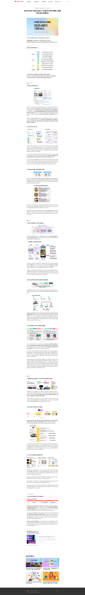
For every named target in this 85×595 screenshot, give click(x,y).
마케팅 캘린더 (44, 1)
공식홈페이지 (68, 1)
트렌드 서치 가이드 (57, 1)
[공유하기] (29, 553)
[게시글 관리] (30, 553)
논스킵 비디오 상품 (33, 401)
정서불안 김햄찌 (48, 210)
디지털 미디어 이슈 (36, 1)
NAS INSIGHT (29, 1)
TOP (57, 591)
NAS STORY (50, 1)
